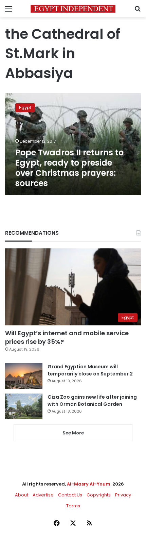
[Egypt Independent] (73, 9)
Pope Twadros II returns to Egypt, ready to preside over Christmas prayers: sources (69, 168)
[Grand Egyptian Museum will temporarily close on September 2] (23, 376)
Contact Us (70, 495)
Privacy (123, 495)
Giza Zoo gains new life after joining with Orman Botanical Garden (92, 401)
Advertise (43, 495)
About (21, 495)
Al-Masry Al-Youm (88, 484)
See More (73, 433)
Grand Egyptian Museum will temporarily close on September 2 (90, 370)
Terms (73, 506)
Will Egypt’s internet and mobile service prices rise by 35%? (67, 337)
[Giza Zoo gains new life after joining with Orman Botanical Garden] (23, 406)
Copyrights (99, 495)
